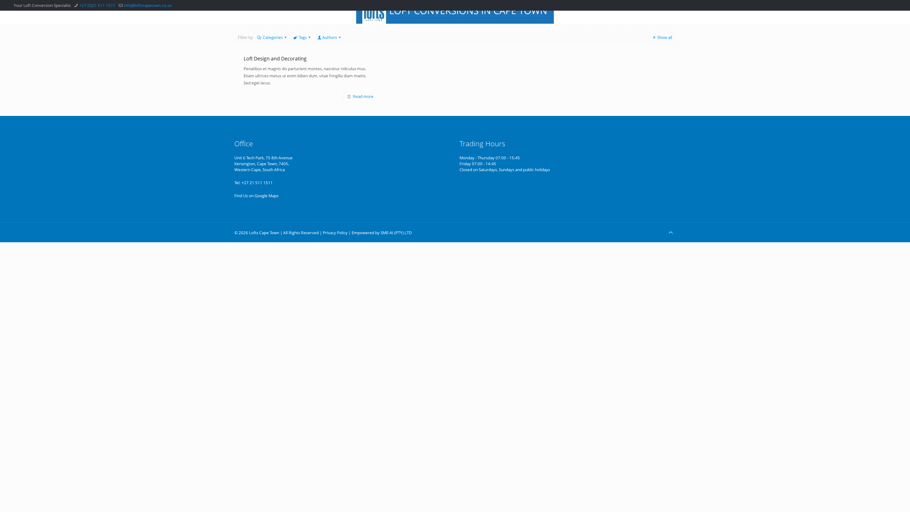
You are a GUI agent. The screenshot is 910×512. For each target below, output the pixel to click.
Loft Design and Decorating (275, 58)
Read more (363, 96)
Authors (329, 37)
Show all (664, 37)
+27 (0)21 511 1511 (97, 5)
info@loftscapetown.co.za (147, 5)
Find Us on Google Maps (256, 195)
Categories (273, 37)
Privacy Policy (335, 232)
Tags (303, 37)
